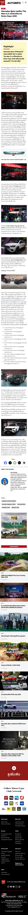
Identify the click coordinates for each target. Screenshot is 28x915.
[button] (13, 155)
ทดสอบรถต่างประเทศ (6, 839)
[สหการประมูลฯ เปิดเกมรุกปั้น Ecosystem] (14, 622)
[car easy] (8, 808)
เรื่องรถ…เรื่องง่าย (19, 839)
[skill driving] (19, 808)
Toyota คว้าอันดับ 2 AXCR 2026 (10, 665)
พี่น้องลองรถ (18, 838)
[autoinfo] (2, 2)
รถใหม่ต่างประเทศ (19, 822)
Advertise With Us (20, 853)
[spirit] (13, 808)
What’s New (4, 822)
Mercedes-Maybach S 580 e (9, 504)
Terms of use (19, 855)
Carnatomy (18, 836)
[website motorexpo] (16, 797)
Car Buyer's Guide (20, 826)
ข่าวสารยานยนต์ (5, 874)
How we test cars (20, 859)
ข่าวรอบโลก (4, 872)
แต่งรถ (3, 853)
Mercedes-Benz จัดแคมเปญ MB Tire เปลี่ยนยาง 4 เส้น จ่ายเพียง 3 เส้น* (12, 755)
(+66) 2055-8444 (10, 905)
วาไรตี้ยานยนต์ (5, 859)
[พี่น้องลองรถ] (3, 808)
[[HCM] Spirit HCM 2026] (14, 525)
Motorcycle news (6, 824)
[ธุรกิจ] (14, 770)
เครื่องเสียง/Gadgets (6, 851)
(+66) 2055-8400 (18, 905)
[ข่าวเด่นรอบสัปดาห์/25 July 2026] (14, 680)
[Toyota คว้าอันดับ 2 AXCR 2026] (14, 651)
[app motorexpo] (11, 797)
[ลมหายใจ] (24, 808)
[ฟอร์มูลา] (21, 797)
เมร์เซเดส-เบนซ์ (15, 507)
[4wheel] (11, 803)
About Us (17, 851)
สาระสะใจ (3, 857)
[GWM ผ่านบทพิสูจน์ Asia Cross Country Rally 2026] (14, 561)
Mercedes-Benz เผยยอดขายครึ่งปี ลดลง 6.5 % (13, 724)
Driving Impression (6, 834)
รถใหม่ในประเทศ (19, 824)
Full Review (18, 843)
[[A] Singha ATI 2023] (14, 153)
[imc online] (16, 803)
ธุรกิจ (3, 8)
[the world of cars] (6, 803)
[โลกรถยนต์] (21, 803)
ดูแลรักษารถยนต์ (5, 855)
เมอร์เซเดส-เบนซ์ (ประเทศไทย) (9, 501)
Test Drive (4, 836)
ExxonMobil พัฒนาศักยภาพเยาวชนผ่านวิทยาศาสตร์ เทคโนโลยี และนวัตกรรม (13, 606)
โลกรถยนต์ (18, 834)
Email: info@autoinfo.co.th (14, 907)
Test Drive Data (5, 838)
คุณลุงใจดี (17, 841)
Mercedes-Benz (21, 504)
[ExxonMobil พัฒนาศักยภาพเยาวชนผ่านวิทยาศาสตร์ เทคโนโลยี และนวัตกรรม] (14, 592)
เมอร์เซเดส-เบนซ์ (6, 507)
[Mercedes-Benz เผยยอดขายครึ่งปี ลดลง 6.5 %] (14, 710)
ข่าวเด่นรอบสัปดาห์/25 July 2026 (11, 694)
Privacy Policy (19, 857)
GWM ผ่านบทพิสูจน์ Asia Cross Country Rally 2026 (13, 576)
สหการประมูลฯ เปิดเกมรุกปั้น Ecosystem (13, 636)
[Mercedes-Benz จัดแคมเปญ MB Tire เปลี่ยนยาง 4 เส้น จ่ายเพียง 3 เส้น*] (14, 740)
